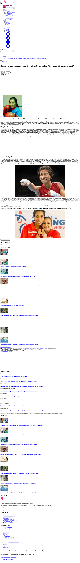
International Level (6, 532)
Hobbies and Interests (11, 15)
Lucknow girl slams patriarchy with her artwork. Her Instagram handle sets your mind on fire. (20, 285)
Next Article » (7, 347)
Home (4, 9)
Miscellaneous (9, 18)
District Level (5, 535)
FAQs (4, 545)
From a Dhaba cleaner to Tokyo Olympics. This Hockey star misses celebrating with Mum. (19, 344)
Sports (8, 11)
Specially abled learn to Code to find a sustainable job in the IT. (13, 266)
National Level (6, 533)
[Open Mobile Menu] (1, 3)
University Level (6, 536)
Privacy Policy (6, 547)
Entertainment (10, 13)
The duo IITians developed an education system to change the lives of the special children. (19, 391)
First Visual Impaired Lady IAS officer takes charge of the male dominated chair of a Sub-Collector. (21, 386)
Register (8, 30)
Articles (4, 56)
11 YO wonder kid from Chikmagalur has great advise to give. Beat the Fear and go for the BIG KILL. (22, 396)
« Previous (2, 347)
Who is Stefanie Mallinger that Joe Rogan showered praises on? (13, 376)
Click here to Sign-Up (43, 348)
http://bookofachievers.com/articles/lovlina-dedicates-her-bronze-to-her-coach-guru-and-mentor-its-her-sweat (24, 58)
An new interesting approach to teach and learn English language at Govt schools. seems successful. (21, 256)
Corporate (8, 14)
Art (7, 25)
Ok (42, 550)
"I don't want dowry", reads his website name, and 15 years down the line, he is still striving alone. (21, 400)
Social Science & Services (12, 16)
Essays (8, 27)
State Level (5, 534)
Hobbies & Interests (9, 519)
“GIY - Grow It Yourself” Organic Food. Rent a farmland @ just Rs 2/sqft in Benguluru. (19, 315)
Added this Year (6, 531)
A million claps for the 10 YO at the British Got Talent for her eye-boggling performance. (19, 381)
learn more (40, 550)
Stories (8, 23)
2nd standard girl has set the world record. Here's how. (12, 305)
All (7, 21)
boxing (4, 61)
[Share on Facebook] (2, 75)
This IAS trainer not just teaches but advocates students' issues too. (14, 405)
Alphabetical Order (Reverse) (9, 538)
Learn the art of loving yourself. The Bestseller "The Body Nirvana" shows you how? (18, 276)
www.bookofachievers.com (13, 542)
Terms (4, 546)
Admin (8, 31)
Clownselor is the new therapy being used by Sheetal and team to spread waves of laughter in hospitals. (22, 410)
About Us (5, 544)
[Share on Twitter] (1, 75)
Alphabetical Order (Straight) (8, 537)
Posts (7, 24)
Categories (5, 10)
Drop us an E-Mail (5, 557)
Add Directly (13, 557)
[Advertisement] (38, 85)
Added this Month (6, 529)
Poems (8, 22)
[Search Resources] (13, 51)
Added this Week (6, 528)
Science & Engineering (11, 12)
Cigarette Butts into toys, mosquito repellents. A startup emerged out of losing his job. (18, 334)
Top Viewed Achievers (7, 527)
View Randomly (6, 540)
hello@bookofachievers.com (32, 348)
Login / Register (6, 28)
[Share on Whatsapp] (3, 75)
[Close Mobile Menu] (14, 7)
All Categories (9, 19)
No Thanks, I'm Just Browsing (7, 559)
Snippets (5, 20)
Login (7, 29)
